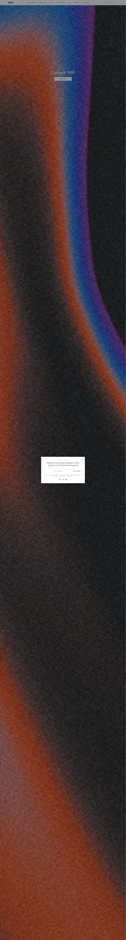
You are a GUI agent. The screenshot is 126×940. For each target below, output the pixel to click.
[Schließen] (82, 459)
